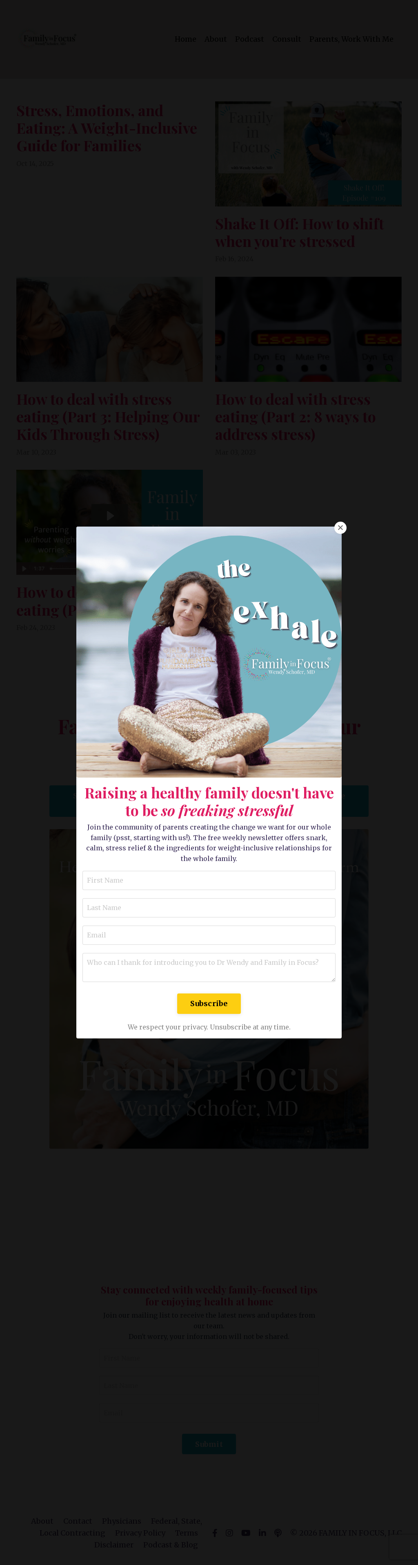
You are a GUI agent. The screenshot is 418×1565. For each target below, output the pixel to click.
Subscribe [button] (208, 1003)
